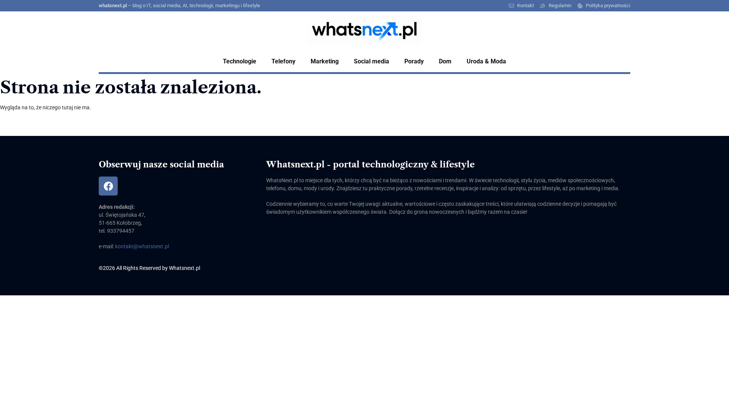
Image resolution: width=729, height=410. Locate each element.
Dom (445, 61)
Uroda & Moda (486, 61)
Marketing (325, 61)
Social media (371, 61)
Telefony (283, 61)
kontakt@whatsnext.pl (142, 246)
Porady (414, 61)
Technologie (239, 61)
